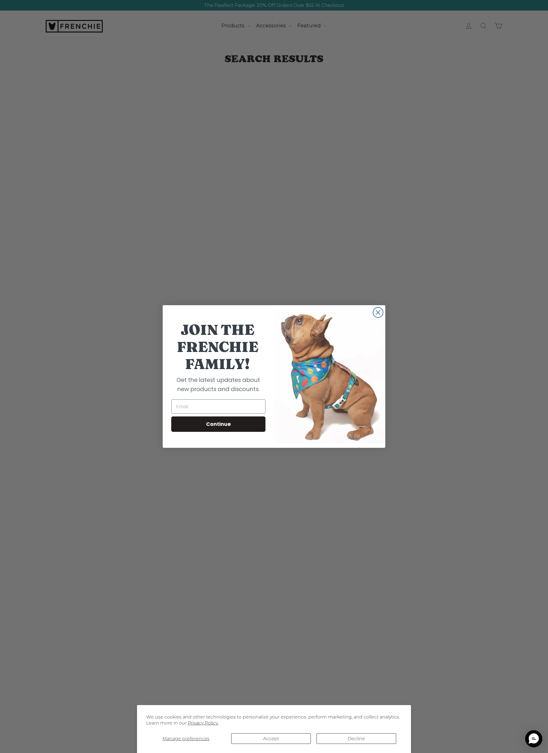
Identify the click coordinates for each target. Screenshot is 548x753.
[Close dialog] (378, 312)
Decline (356, 738)
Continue (218, 424)
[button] (533, 738)
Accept (271, 738)
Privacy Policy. (203, 723)
